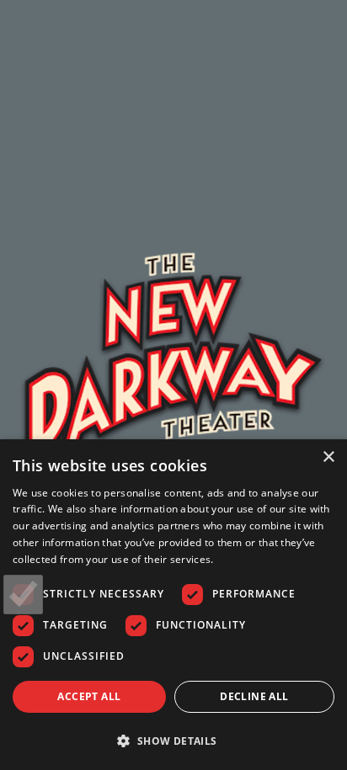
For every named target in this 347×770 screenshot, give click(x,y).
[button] (173, 740)
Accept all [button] (88, 696)
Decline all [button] (254, 696)
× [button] (328, 457)
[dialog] (173, 604)
